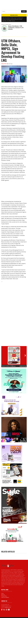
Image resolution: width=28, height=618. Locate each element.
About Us (3, 594)
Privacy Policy (4, 596)
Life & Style (4, 63)
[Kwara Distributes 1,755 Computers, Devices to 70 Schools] (4, 28)
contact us (7, 607)
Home (2, 593)
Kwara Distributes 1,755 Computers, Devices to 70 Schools (15, 27)
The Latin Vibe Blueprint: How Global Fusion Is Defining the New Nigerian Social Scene (12, 18)
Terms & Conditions (5, 597)
